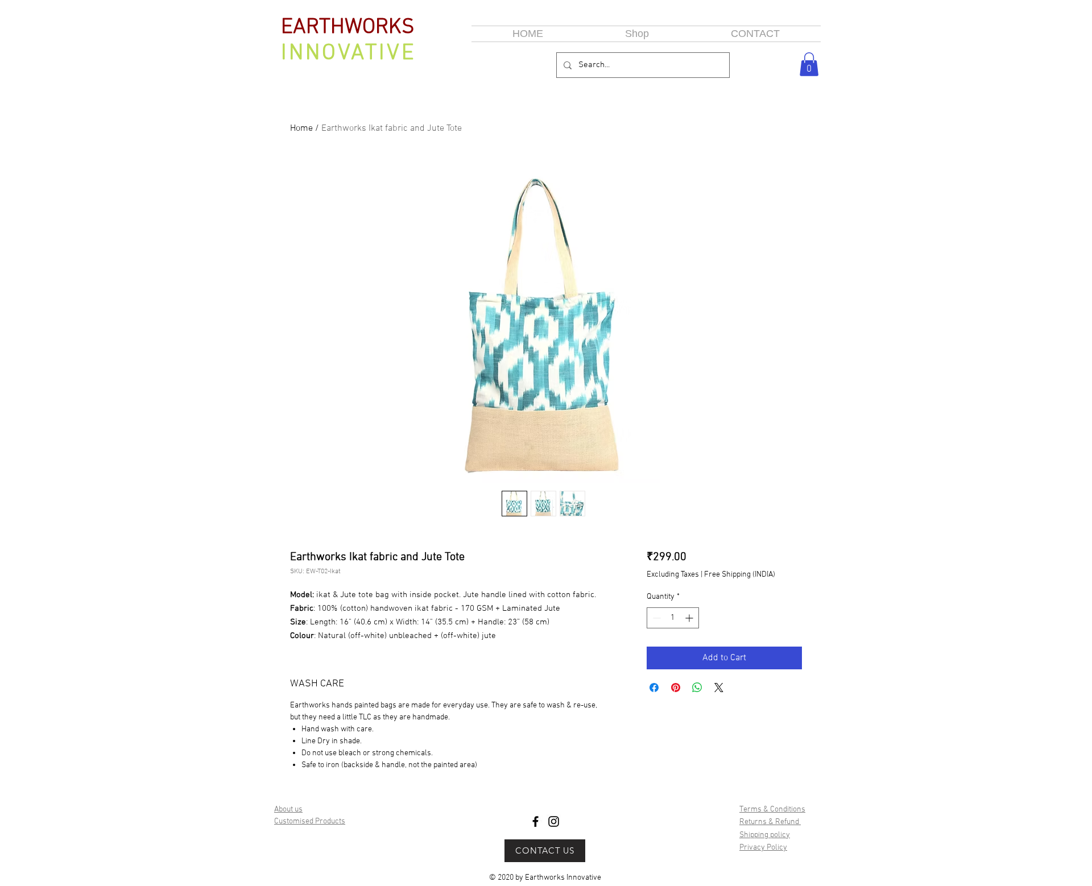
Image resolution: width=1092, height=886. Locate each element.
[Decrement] (655, 618)
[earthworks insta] (554, 821)
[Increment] (690, 618)
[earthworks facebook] (535, 821)
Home (301, 128)
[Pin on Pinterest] (675, 687)
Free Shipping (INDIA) (739, 574)
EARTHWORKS (348, 27)
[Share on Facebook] (654, 687)
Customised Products (309, 821)
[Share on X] (719, 687)
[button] (809, 64)
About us (288, 809)
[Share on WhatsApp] (697, 687)
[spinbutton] (673, 618)
